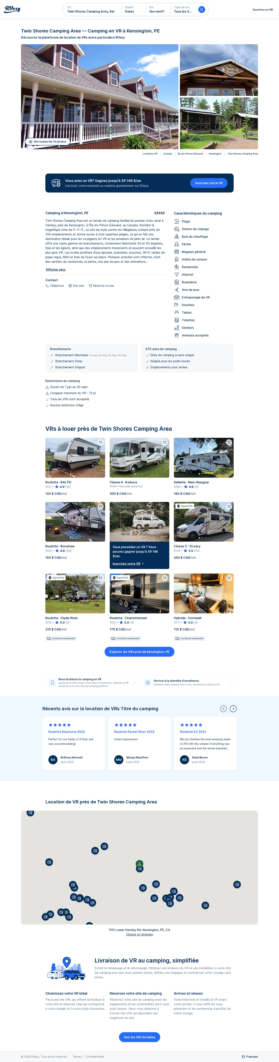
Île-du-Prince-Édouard (190, 153)
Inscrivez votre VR (209, 183)
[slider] (59, 486)
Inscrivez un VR (263, 9)
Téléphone (57, 285)
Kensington (215, 153)
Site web (78, 285)
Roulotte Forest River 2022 (134, 732)
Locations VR (150, 153)
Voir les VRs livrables (139, 1037)
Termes (77, 1056)
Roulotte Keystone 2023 (66, 732)
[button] (92, 9)
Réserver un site (103, 285)
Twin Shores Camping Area (243, 153)
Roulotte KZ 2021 (193, 732)
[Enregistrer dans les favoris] (101, 442)
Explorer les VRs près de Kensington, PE (139, 652)
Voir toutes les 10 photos (50, 141)
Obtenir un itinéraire (139, 934)
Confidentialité (95, 1056)
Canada (167, 153)
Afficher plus (55, 269)
